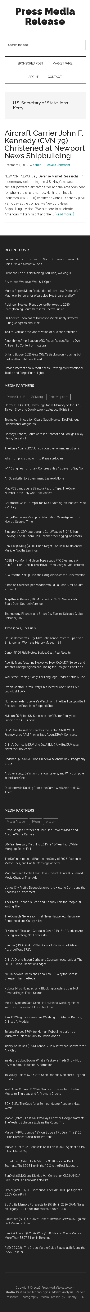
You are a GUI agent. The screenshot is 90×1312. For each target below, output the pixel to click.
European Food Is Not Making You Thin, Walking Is (38, 273)
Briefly (72, 1297)
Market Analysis (62, 1292)
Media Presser (50, 1297)
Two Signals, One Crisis (20, 628)
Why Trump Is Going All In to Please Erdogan (34, 458)
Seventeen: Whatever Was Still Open (28, 281)
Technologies (41, 1292)
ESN (81, 1297)
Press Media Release (45, 16)
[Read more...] (64, 214)
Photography (29, 1297)
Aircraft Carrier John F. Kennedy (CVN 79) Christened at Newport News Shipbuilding (45, 144)
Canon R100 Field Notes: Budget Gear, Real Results (38, 652)
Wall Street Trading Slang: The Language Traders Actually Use (45, 677)
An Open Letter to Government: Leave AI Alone (34, 478)
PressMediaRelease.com (58, 1287)
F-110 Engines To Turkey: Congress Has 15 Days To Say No (44, 468)
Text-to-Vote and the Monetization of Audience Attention (41, 332)
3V (64, 1297)
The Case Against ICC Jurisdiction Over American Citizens (42, 448)
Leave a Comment (58, 165)
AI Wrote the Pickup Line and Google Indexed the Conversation (45, 575)
